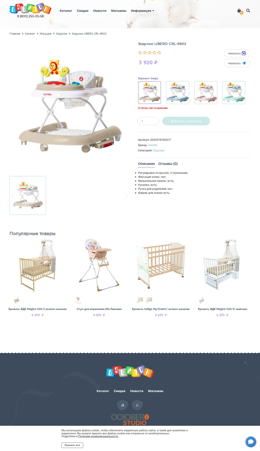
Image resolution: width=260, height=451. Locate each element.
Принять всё (72, 445)
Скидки (83, 11)
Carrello (152, 145)
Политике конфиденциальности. (98, 436)
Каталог (66, 11)
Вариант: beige (148, 78)
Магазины (118, 11)
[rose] (205, 92)
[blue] (177, 92)
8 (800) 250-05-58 (30, 16)
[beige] (149, 92)
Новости (99, 11)
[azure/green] (233, 92)
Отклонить (98, 445)
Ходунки (158, 150)
